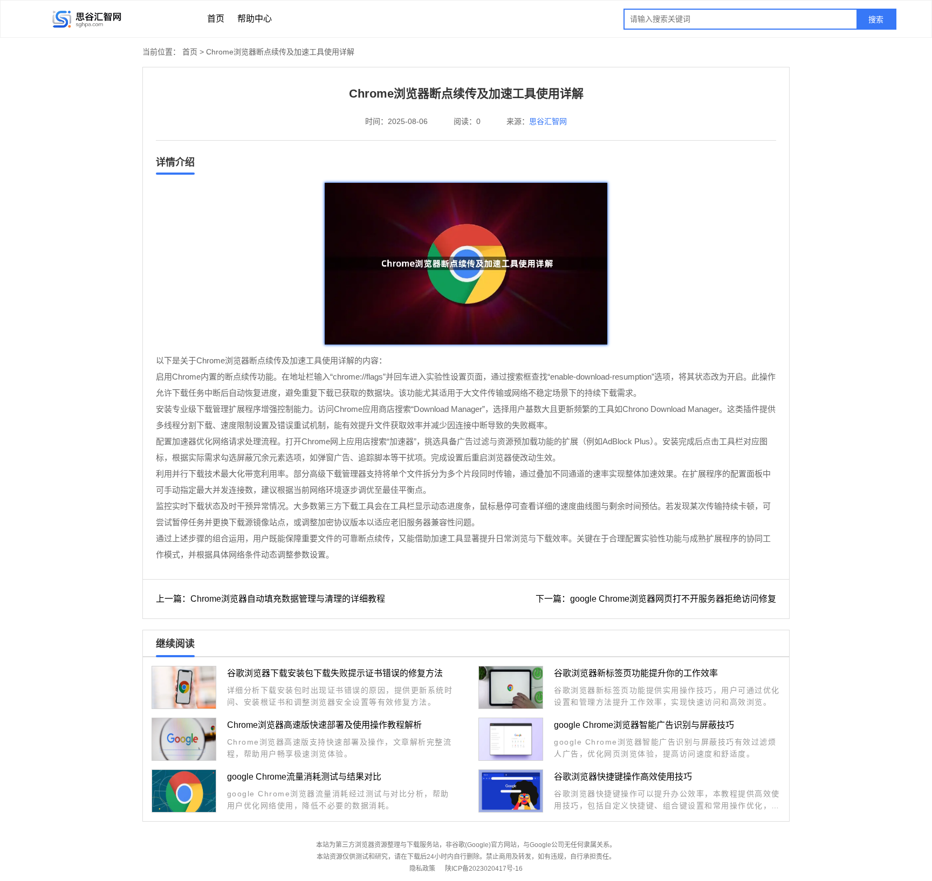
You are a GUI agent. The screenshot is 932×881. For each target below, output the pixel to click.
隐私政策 (422, 868)
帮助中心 (254, 18)
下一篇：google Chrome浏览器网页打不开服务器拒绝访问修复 (656, 598)
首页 (215, 18)
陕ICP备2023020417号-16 (484, 868)
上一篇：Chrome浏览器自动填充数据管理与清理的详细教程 (270, 598)
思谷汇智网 (548, 121)
